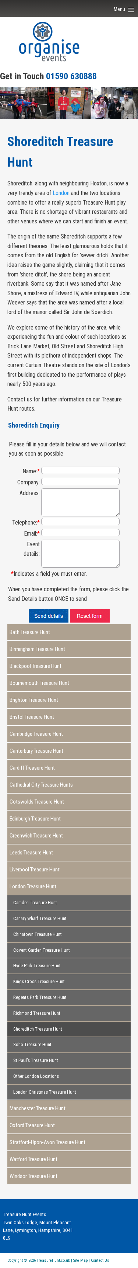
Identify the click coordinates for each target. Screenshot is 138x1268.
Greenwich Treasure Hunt (36, 835)
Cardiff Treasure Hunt (32, 767)
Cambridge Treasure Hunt (36, 734)
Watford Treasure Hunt (33, 1159)
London (61, 192)
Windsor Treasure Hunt (33, 1176)
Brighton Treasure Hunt (34, 700)
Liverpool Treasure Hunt (35, 869)
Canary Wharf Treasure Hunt (40, 918)
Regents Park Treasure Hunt (40, 997)
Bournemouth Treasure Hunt (39, 683)
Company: (28, 482)
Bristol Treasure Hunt (32, 717)
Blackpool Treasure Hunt (35, 666)
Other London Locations (36, 1076)
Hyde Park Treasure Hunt (37, 965)
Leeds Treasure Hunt (31, 852)
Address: (30, 493)
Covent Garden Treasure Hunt (41, 950)
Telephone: (26, 522)
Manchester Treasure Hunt (38, 1108)
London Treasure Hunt (33, 886)
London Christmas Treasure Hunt (44, 1092)
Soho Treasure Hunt (32, 1044)
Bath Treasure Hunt (30, 632)
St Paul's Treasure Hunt (35, 1060)
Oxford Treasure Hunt (32, 1125)
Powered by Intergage (113, 1262)
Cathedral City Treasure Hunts (41, 784)
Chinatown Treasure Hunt (37, 934)
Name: (31, 471)
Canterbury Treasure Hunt (36, 751)
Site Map (80, 1260)
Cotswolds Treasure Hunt (37, 801)
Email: (32, 533)
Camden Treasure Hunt (35, 902)
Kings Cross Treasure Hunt (39, 981)
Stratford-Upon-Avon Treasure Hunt (47, 1142)
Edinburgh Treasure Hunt (35, 818)
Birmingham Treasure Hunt (37, 649)
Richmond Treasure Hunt (36, 1013)
